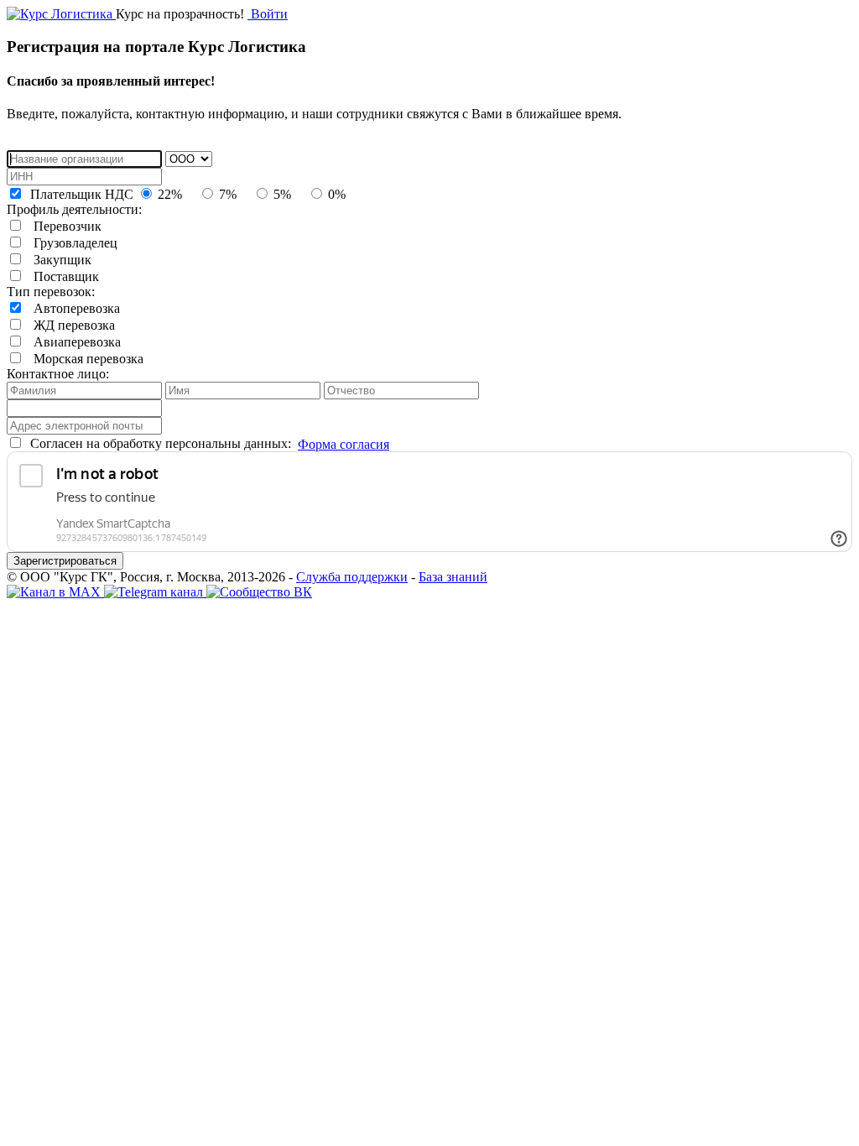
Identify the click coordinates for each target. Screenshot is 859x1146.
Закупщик (57, 260)
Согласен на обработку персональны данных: (158, 443)
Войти (267, 14)
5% (280, 194)
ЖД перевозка (69, 325)
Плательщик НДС (80, 194)
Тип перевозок (49, 291)
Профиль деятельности (72, 209)
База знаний (453, 577)
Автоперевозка (71, 308)
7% (226, 194)
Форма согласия (343, 444)
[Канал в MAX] (55, 592)
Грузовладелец (70, 243)
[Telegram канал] (155, 592)
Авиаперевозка (72, 342)
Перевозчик (62, 226)
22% (168, 194)
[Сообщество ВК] (259, 592)
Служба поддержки (352, 577)
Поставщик (61, 276)
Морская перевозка (83, 359)
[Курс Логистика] (61, 14)
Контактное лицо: (58, 374)
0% (335, 194)
